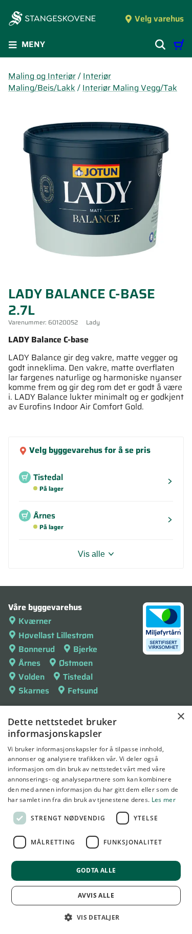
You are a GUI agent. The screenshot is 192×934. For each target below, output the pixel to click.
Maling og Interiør (42, 76)
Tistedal (78, 677)
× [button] (180, 717)
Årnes (29, 663)
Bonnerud (36, 649)
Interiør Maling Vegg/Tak (129, 87)
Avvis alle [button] (96, 895)
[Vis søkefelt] (160, 44)
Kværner (34, 621)
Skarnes (33, 691)
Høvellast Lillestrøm (56, 635)
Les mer (164, 799)
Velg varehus (159, 18)
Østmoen (76, 663)
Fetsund (83, 691)
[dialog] (96, 820)
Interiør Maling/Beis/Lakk (59, 82)
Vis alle (91, 554)
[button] (95, 917)
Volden (31, 677)
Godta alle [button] (96, 870)
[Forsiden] (52, 19)
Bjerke (85, 649)
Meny (33, 44)
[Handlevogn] (179, 44)
